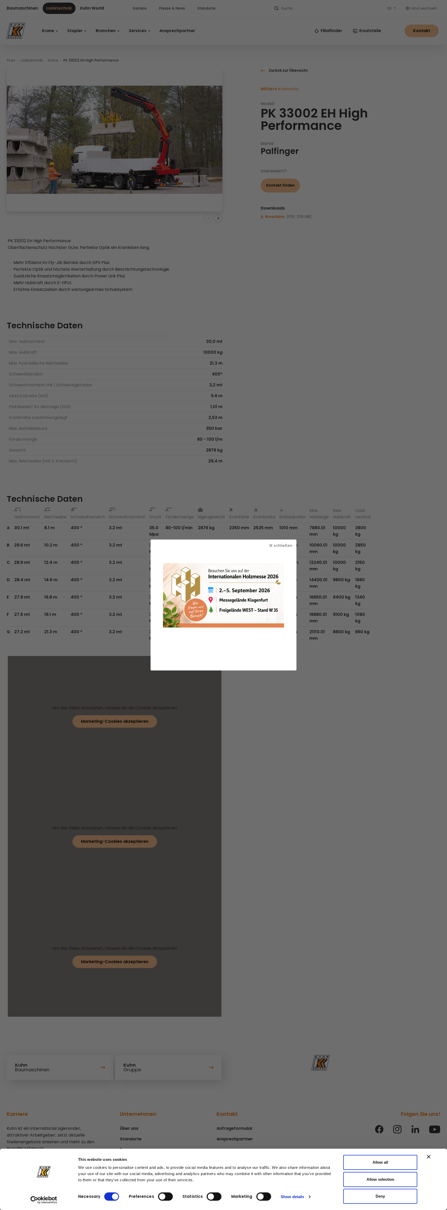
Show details (292, 1196)
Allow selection (380, 1179)
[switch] (165, 1196)
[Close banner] (428, 1157)
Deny (380, 1196)
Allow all (380, 1162)
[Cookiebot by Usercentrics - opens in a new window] (43, 1200)
